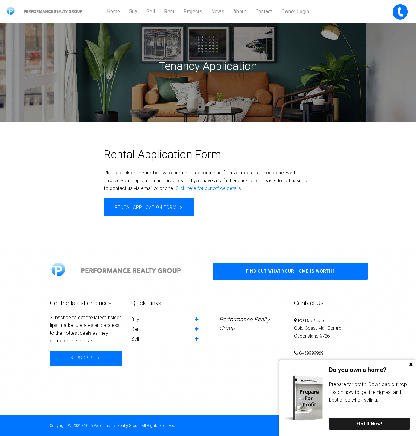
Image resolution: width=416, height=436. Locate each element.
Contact (264, 11)
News (217, 11)
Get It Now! (369, 424)
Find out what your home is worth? (290, 271)
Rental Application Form (146, 207)
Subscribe (83, 358)
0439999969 (311, 353)
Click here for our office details (208, 188)
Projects (192, 11)
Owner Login (295, 11)
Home (113, 11)
